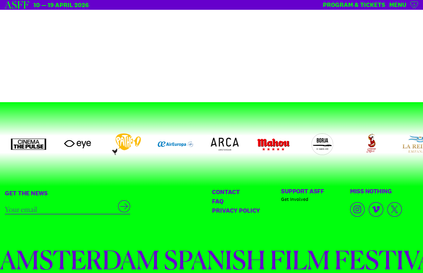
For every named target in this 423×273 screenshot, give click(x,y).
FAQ (217, 201)
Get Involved (294, 199)
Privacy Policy (236, 210)
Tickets (354, 4)
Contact (226, 192)
